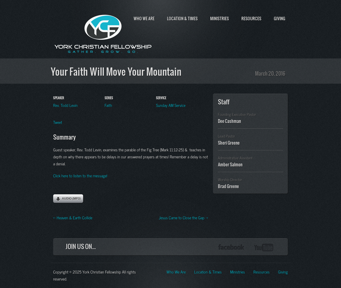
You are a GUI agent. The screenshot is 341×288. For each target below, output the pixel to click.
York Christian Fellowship (103, 32)
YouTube (264, 248)
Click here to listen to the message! (80, 175)
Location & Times (182, 18)
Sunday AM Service (170, 105)
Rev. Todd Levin (65, 105)
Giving (279, 18)
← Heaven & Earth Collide (72, 217)
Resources (251, 18)
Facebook (231, 248)
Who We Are (144, 18)
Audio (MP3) (71, 198)
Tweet (57, 122)
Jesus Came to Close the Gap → (183, 217)
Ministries (219, 18)
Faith (108, 105)
